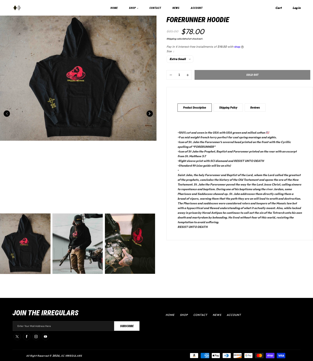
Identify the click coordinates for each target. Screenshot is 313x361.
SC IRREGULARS (71, 355)
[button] (278, 7)
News (217, 315)
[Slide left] (7, 113)
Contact (200, 315)
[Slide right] (150, 113)
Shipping (171, 38)
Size (169, 51)
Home (170, 315)
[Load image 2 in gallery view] (77, 243)
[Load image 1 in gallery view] (25, 243)
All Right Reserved (37, 355)
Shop (184, 315)
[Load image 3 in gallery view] (130, 243)
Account (234, 315)
